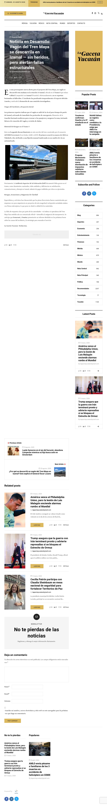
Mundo (62, 23)
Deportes (71, 23)
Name (6, 687)
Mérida (25, 23)
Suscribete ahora (16, 13)
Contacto (81, 23)
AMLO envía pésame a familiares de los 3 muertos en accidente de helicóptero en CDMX (96, 160)
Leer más (37, 525)
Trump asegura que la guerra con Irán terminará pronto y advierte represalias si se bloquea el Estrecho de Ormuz (88, 408)
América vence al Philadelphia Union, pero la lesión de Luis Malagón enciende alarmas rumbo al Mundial (88, 353)
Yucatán (33, 23)
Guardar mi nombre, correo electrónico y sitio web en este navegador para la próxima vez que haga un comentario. (36, 712)
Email (6, 694)
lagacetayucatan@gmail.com (21, 71)
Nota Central (52, 23)
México (41, 23)
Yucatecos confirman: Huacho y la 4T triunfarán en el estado (81, 120)
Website (7, 701)
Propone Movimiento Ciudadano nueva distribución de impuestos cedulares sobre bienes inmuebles (81, 164)
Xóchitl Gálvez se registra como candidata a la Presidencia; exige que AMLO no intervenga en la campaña (96, 124)
